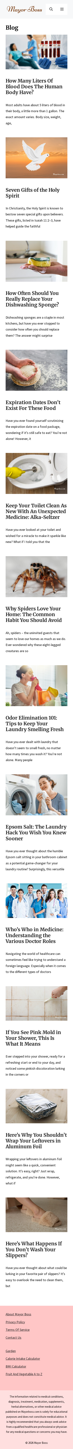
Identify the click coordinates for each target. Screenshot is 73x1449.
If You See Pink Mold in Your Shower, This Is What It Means (33, 1038)
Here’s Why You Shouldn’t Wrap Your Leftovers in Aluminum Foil (36, 1141)
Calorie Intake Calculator (23, 1358)
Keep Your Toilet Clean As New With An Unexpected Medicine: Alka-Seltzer (36, 511)
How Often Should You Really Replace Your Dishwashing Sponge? (32, 299)
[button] (51, 9)
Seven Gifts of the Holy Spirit (33, 193)
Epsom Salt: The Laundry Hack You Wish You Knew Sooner (36, 832)
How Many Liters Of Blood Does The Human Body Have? (34, 86)
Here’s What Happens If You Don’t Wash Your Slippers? (34, 1249)
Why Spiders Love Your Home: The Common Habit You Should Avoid (34, 614)
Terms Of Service (18, 1330)
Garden (11, 1351)
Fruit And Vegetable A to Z (24, 1374)
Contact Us (13, 1337)
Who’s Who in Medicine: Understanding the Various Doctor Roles (34, 935)
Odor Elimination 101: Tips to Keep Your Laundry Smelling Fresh (35, 723)
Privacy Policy (15, 1322)
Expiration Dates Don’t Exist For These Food (33, 405)
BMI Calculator (16, 1366)
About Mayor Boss (18, 1314)
